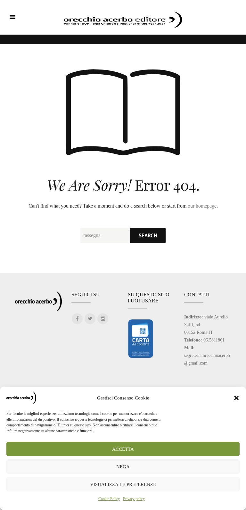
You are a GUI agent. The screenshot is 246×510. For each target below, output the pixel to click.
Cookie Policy (109, 499)
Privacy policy (134, 499)
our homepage (202, 206)
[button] (236, 398)
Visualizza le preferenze (123, 484)
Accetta (123, 449)
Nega (123, 466)
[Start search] (147, 235)
